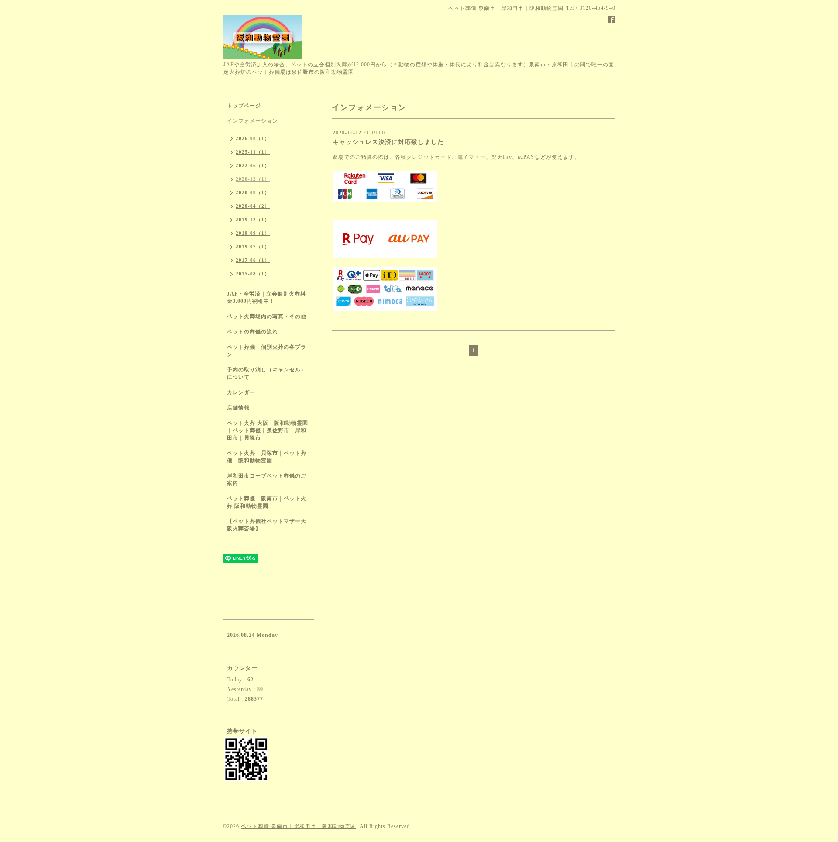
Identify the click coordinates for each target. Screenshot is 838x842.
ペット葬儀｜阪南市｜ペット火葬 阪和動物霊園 (266, 502)
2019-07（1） (253, 246)
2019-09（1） (253, 233)
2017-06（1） (253, 260)
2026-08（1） (253, 138)
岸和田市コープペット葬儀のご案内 (266, 479)
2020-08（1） (253, 192)
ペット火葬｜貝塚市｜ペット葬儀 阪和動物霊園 (266, 457)
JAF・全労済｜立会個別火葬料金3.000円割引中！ (266, 297)
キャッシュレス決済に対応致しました (388, 142)
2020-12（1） (253, 179)
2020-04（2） (253, 206)
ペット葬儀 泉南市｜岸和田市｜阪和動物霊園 (298, 826)
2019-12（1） (253, 219)
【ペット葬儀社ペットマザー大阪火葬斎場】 (266, 525)
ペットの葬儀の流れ (252, 332)
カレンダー (241, 392)
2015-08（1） (253, 273)
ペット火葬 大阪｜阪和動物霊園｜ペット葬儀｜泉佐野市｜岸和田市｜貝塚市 (267, 430)
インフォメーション (252, 121)
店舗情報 (238, 408)
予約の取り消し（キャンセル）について (266, 373)
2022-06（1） (253, 165)
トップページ (244, 106)
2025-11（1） (253, 152)
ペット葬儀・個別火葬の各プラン (266, 350)
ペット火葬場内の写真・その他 (266, 316)
